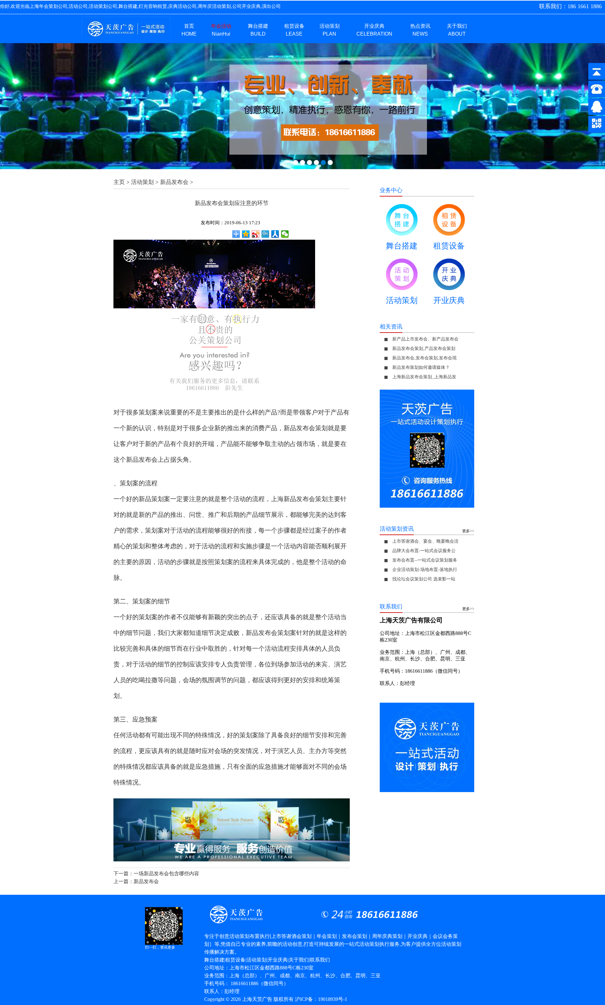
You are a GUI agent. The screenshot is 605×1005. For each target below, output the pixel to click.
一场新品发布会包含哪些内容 (166, 873)
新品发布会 (174, 182)
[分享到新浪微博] (256, 234)
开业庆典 (449, 300)
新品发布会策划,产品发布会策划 (423, 348)
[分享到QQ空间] (246, 234)
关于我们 (299, 959)
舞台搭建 (402, 246)
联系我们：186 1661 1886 (570, 6)
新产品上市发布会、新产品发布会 (425, 339)
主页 (119, 182)
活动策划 (142, 182)
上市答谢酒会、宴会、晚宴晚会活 (425, 541)
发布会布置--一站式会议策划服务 (424, 560)
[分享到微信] (285, 234)
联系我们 (320, 959)
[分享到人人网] (275, 234)
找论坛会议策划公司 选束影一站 (423, 579)
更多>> (468, 531)
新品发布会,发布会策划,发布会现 (424, 358)
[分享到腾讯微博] (265, 234)
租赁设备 (449, 246)
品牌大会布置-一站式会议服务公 (424, 550)
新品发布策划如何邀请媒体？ (421, 367)
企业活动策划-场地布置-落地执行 (424, 569)
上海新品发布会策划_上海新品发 (424, 376)
